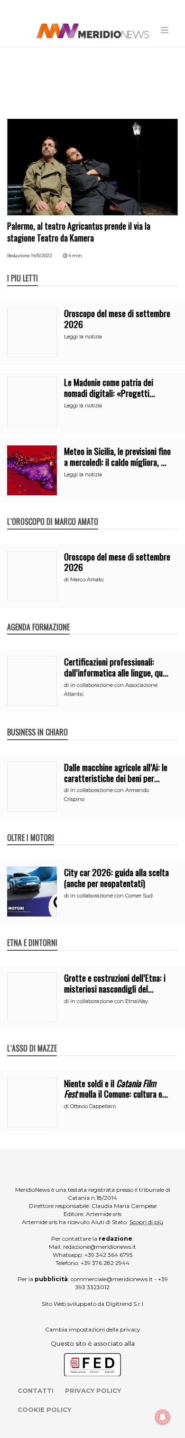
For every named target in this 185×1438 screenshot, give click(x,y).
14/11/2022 (41, 255)
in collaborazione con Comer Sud (111, 895)
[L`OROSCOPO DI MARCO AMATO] (52, 511)
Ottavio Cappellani (93, 1106)
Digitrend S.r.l (124, 1303)
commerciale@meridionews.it (112, 1279)
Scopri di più (146, 1222)
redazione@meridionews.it (99, 1246)
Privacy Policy (93, 1390)
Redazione (18, 255)
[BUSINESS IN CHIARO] (37, 722)
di (67, 579)
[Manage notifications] (162, 1417)
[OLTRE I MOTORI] (30, 827)
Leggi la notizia (83, 336)
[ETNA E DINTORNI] (32, 932)
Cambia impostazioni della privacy (92, 1329)
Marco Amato (86, 579)
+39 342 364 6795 (108, 1254)
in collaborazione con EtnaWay (109, 1001)
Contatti (36, 1390)
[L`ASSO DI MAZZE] (32, 1038)
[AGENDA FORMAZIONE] (38, 617)
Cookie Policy (44, 1409)
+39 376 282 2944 (105, 1262)
